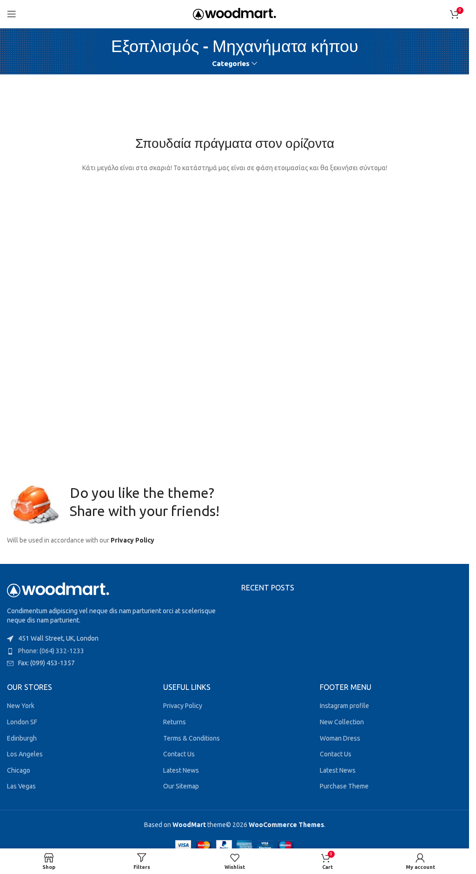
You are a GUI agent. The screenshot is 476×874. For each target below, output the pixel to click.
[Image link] (58, 589)
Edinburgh (22, 738)
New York (20, 705)
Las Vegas (21, 786)
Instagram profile (344, 705)
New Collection (342, 722)
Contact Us (179, 754)
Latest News (181, 770)
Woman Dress (340, 738)
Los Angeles (25, 754)
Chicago (18, 770)
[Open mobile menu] (11, 14)
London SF (22, 722)
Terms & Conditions (191, 738)
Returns (174, 722)
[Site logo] (234, 13)
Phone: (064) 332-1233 (51, 651)
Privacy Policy (132, 540)
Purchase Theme (344, 786)
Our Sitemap (181, 786)
